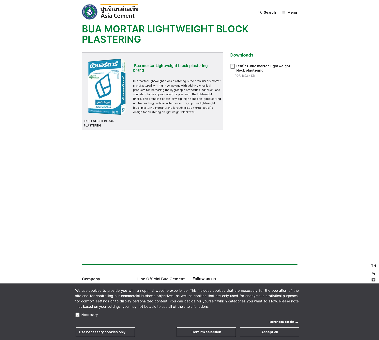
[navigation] (373, 266)
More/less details (282, 321)
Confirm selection (206, 332)
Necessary (89, 315)
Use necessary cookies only (102, 332)
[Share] (373, 273)
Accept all (269, 332)
